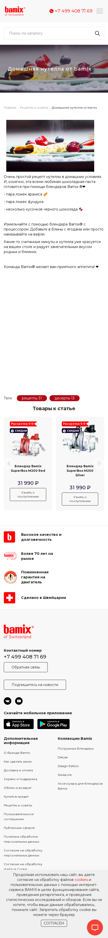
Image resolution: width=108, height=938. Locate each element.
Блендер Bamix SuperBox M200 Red (28, 468)
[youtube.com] (19, 701)
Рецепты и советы (18, 805)
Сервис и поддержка (20, 779)
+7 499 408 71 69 (25, 657)
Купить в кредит (16, 796)
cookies (81, 879)
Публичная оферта (19, 828)
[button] (9, 463)
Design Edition (68, 766)
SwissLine (65, 775)
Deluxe (63, 757)
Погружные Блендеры (76, 748)
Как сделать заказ (18, 761)
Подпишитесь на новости (35, 684)
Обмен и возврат (17, 788)
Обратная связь (26, 667)
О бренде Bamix (17, 753)
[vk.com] (7, 701)
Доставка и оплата (18, 770)
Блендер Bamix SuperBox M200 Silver (80, 470)
